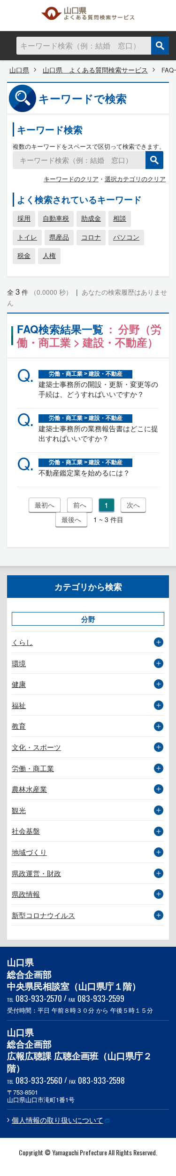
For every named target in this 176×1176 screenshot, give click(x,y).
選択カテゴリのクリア (135, 178)
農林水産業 (29, 789)
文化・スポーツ (36, 747)
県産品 (59, 237)
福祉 (19, 705)
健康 (19, 684)
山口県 (19, 69)
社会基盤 (26, 831)
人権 (49, 255)
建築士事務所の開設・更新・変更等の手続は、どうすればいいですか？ (98, 389)
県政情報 (26, 894)
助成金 (91, 218)
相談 (119, 218)
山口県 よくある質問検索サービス (88, 15)
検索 (160, 46)
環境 (19, 663)
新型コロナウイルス (43, 915)
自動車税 (56, 218)
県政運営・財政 (36, 873)
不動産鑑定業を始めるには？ (84, 472)
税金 (24, 255)
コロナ (91, 237)
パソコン (126, 237)
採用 (24, 218)
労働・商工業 (33, 768)
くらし (22, 642)
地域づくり (29, 852)
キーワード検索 (50, 129)
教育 (19, 726)
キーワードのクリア (71, 178)
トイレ (27, 237)
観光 (19, 810)
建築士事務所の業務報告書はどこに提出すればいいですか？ (98, 433)
